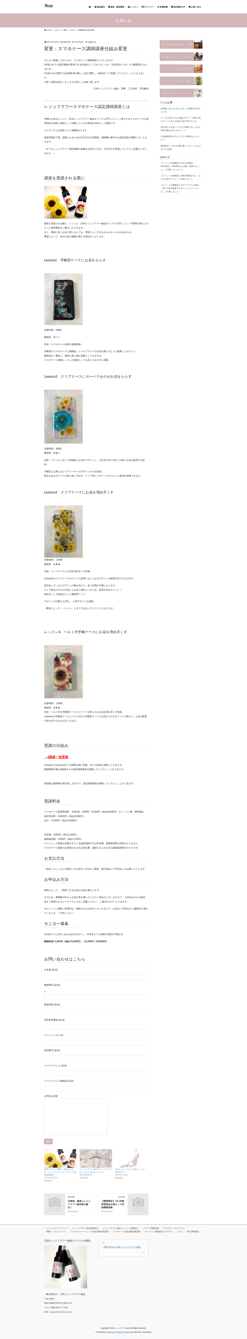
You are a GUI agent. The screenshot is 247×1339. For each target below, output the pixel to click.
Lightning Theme (124, 1332)
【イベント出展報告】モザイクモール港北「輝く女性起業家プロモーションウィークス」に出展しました (180, 188)
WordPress (110, 1332)
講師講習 (85, 137)
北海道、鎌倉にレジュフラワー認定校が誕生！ (79, 1204)
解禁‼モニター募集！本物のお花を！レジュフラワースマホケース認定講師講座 (60, 1172)
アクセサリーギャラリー (174, 1228)
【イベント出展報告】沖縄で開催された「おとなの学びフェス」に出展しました (181, 177)
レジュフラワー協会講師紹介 (85, 1228)
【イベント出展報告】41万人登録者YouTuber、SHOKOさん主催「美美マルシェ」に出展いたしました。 (180, 166)
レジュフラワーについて (57, 1228)
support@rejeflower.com (61, 1311)
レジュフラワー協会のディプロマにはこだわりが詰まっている (96, 1170)
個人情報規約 (193, 1231)
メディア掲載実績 (151, 1228)
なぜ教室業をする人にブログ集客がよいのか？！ (180, 138)
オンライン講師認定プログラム (159, 1231)
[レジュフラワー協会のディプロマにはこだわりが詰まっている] (96, 1158)
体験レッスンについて (56, 1231)
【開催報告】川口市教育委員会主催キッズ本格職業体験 (112, 1204)
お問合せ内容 (51, 1095)
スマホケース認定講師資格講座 (127, 1231)
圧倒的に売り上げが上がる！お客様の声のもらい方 (181, 110)
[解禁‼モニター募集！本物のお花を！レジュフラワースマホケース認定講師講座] (60, 1158)
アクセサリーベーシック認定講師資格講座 (89, 1231)
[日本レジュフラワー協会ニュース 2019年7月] (131, 1158)
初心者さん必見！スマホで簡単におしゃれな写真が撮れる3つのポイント (181, 129)
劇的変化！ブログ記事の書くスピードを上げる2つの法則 (181, 147)
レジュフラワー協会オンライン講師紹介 (121, 1228)
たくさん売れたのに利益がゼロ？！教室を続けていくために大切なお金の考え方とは (181, 119)
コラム (180, 1231)
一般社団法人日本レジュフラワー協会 (121, 1246)
